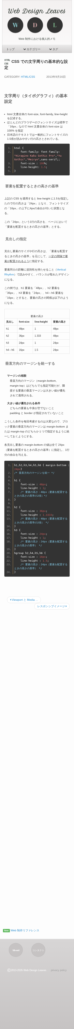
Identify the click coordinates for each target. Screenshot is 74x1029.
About (16, 950)
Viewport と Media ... (24, 599)
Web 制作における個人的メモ (37, 38)
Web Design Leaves (37, 11)
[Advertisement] (37, 767)
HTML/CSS (28, 76)
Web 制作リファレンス (24, 930)
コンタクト (38, 950)
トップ (10, 49)
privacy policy (59, 970)
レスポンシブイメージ (51, 606)
